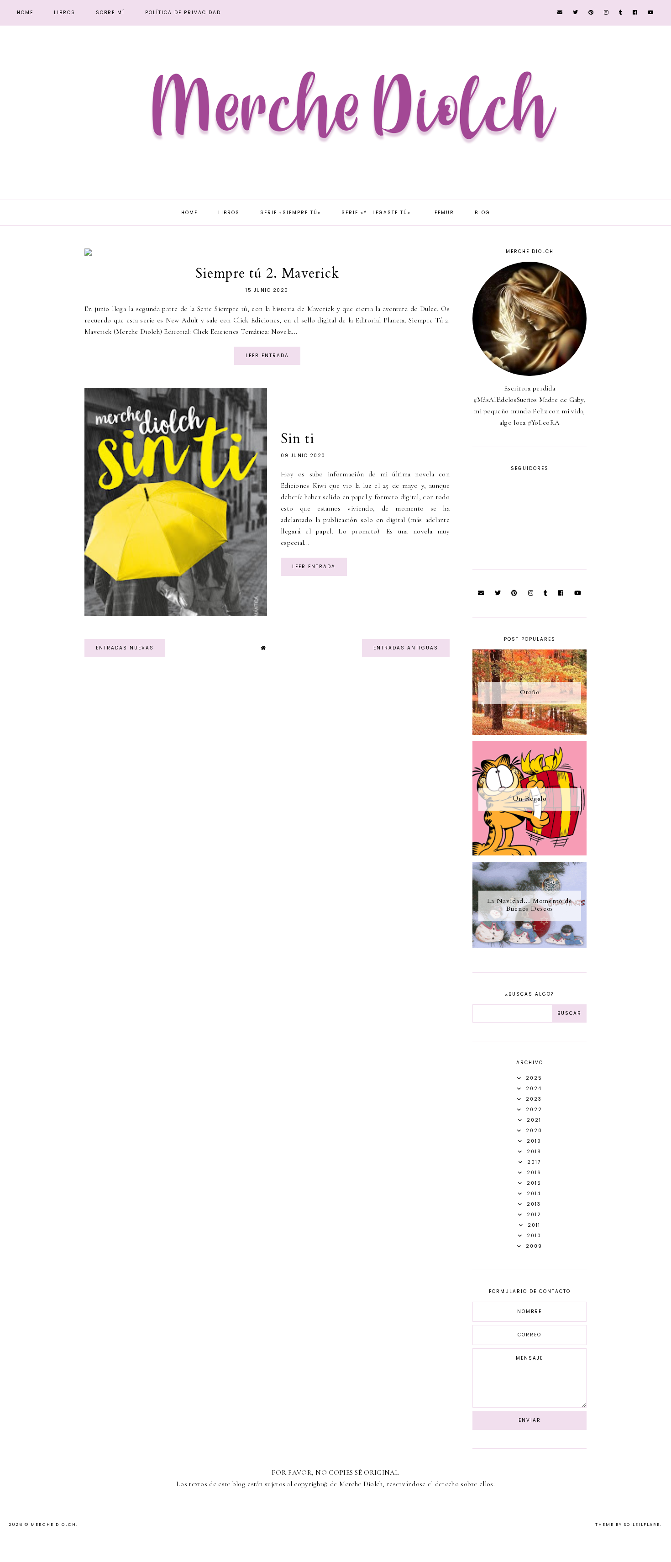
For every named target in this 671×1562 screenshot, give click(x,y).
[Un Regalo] (529, 853)
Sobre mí (110, 12)
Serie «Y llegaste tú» (376, 212)
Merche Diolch (53, 1524)
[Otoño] (529, 732)
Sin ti (298, 438)
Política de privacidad (183, 12)
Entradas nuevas (125, 647)
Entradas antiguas (405, 647)
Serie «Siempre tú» (290, 212)
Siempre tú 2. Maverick (267, 273)
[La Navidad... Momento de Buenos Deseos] (529, 945)
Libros (64, 12)
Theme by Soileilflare (627, 1524)
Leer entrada (267, 355)
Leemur (442, 212)
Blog (482, 212)
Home (25, 12)
